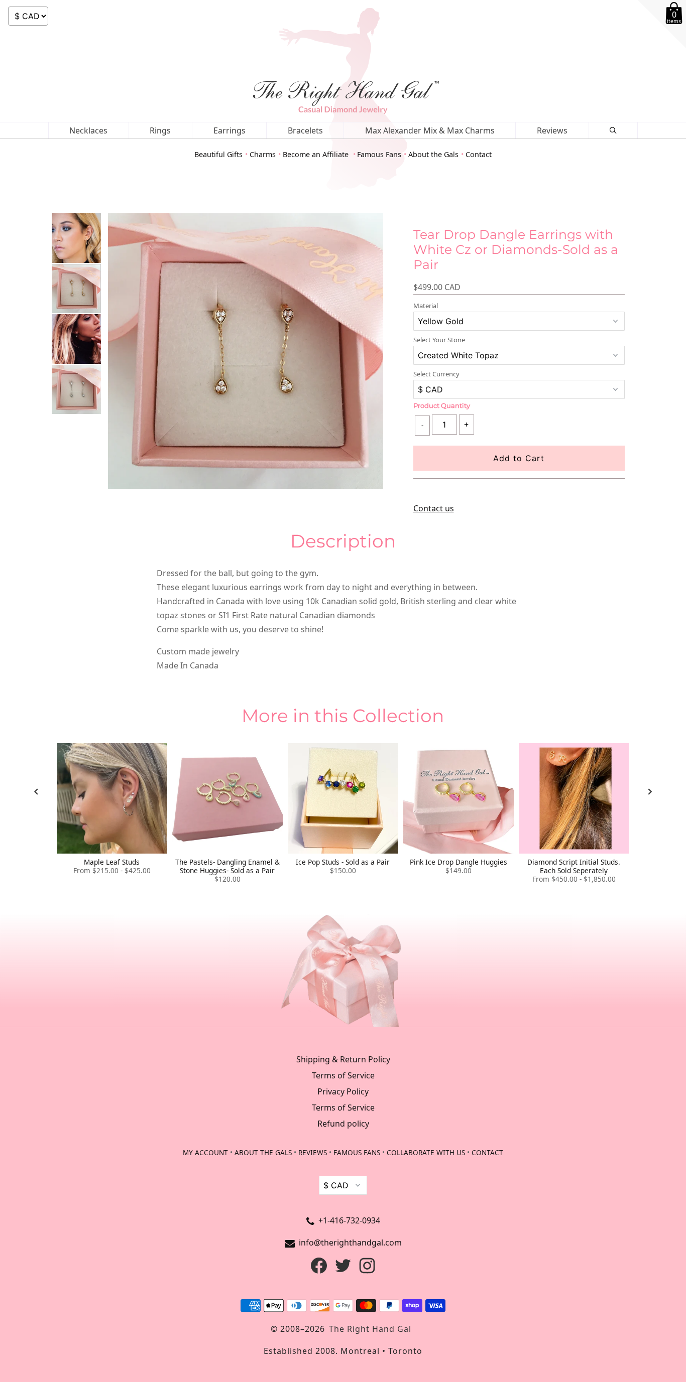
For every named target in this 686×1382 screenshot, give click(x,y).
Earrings (229, 130)
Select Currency (436, 374)
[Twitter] (343, 1270)
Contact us (433, 508)
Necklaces (88, 130)
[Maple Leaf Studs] (112, 798)
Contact (479, 154)
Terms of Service (343, 1075)
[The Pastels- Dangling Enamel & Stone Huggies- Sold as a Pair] (227, 798)
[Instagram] (367, 1270)
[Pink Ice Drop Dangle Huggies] (458, 798)
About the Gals (433, 154)
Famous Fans (379, 154)
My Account (205, 1152)
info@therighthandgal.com (350, 1242)
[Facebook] (319, 1270)
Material (425, 306)
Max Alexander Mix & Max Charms (430, 130)
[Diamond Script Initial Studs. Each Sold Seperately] (574, 798)
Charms (263, 154)
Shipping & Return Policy (343, 1059)
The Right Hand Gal (370, 1328)
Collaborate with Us (426, 1152)
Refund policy (343, 1123)
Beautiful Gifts (218, 154)
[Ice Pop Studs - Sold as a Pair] (343, 798)
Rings (160, 130)
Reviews (552, 130)
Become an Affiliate (317, 154)
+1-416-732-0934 (349, 1220)
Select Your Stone (439, 340)
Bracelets (305, 130)
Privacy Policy (343, 1091)
